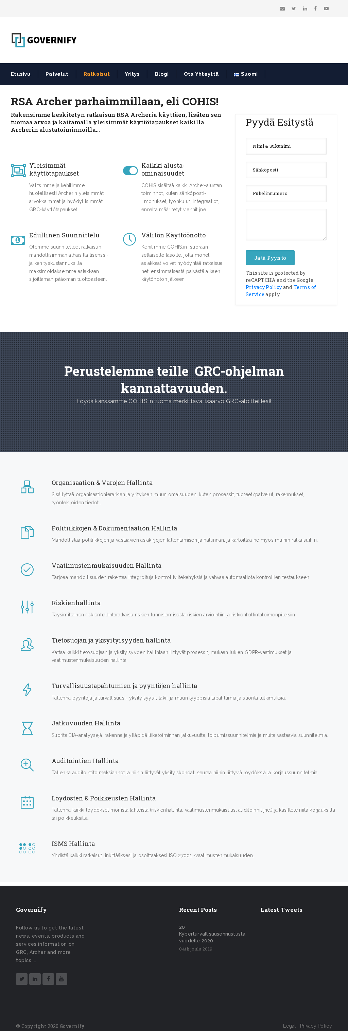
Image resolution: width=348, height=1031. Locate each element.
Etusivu (21, 74)
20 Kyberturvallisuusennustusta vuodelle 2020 (212, 933)
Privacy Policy (264, 287)
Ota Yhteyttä (201, 74)
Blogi (162, 74)
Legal (289, 1026)
